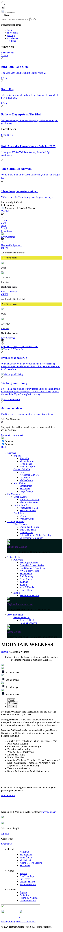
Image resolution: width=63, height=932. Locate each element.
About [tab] (11, 700)
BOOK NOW (8, 795)
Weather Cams (27, 518)
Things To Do (14, 557)
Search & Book (27, 620)
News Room (26, 857)
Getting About (20, 496)
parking (11, 35)
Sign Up (5, 833)
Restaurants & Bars (29, 507)
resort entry (12, 38)
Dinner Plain (26, 590)
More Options (20, 483)
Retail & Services (28, 510)
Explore (17, 455)
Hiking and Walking (17, 546)
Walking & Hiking (16, 521)
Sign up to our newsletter (13, 435)
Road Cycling (26, 573)
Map (9, 30)
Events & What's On (29, 595)
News (22, 472)
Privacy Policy (8, 921)
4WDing (24, 581)
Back (3, 447)
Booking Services (28, 623)
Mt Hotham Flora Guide (31, 538)
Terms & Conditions (25, 921)
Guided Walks (26, 532)
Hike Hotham (20, 524)
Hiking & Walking (28, 898)
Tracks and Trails (28, 529)
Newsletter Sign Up (29, 475)
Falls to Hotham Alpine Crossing (35, 535)
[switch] (3, 441)
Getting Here (26, 464)
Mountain (9, 208)
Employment (26, 486)
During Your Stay (21, 505)
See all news (7, 135)
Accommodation (15, 614)
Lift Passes (25, 879)
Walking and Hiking (29, 527)
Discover (11, 453)
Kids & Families (27, 587)
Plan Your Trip (27, 876)
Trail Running (26, 576)
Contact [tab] (12, 706)
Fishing (23, 584)
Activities (18, 560)
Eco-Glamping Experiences (33, 568)
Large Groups (26, 491)
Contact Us (6, 844)
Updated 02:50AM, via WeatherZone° (19, 346)
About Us (24, 458)
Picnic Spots (25, 579)
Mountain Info (26, 461)
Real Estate (25, 488)
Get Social (25, 477)
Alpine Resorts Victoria (31, 862)
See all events (7, 52)
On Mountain (13, 494)
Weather (24, 516)
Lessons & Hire (27, 881)
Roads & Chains (27, 208)
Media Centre (26, 480)
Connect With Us (21, 469)
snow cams (12, 32)
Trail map (12, 41)
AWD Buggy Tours (29, 570)
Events (16, 592)
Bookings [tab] (13, 703)
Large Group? (14, 631)
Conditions (18, 513)
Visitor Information (29, 502)
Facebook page (48, 812)
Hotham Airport (27, 466)
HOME (5, 652)
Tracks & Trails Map (29, 499)
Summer (9, 441)
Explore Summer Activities (20, 604)
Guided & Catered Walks (32, 565)
